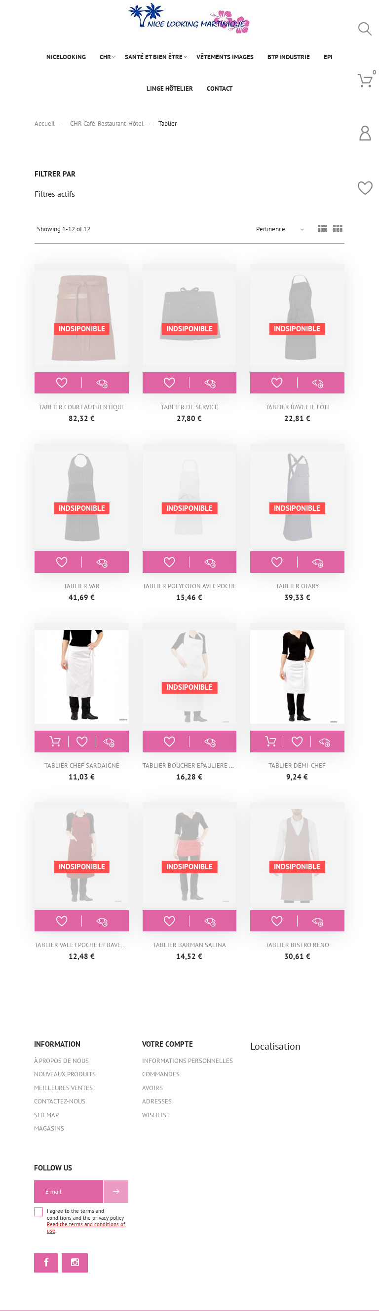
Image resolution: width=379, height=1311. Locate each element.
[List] (322, 229)
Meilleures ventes (63, 1088)
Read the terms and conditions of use (86, 1227)
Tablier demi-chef (297, 765)
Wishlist (156, 1115)
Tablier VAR (82, 586)
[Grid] (337, 229)
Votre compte (167, 1044)
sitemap (46, 1115)
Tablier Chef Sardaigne (81, 765)
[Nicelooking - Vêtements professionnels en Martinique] (189, 18)
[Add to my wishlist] (61, 382)
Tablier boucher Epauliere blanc (195, 765)
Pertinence (270, 229)
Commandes (161, 1074)
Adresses (157, 1101)
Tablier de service (189, 407)
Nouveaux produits (65, 1074)
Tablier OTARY (297, 586)
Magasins (49, 1128)
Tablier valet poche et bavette (83, 945)
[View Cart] (365, 80)
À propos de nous (61, 1061)
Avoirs (152, 1088)
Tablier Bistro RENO (297, 945)
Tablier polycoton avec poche (189, 586)
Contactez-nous (59, 1101)
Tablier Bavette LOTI (297, 407)
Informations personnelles (187, 1061)
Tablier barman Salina (189, 945)
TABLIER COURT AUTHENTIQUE (82, 407)
